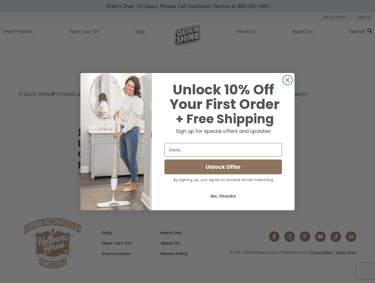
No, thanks (223, 196)
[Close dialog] (287, 80)
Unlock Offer (223, 167)
